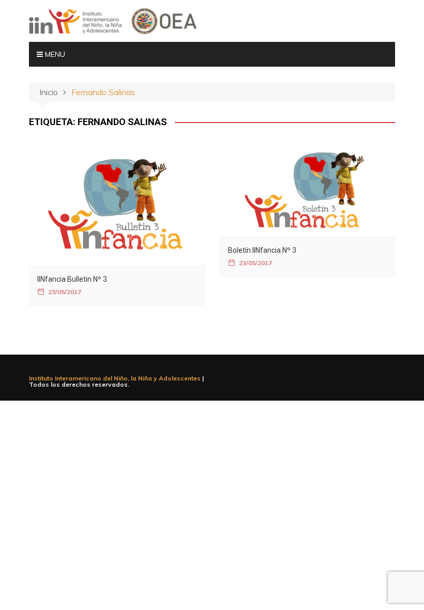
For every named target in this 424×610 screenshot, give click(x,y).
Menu (54, 54)
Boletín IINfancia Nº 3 (262, 250)
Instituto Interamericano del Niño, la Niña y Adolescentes (115, 378)
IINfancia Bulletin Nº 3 (72, 279)
